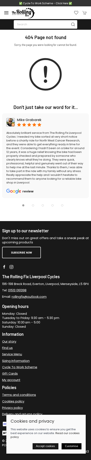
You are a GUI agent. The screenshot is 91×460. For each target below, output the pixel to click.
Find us (7, 348)
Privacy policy (12, 408)
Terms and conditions (19, 395)
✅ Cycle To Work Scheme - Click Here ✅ (45, 3)
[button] (6, 13)
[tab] (23, 205)
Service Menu (12, 354)
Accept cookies (45, 446)
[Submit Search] (73, 24)
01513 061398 (17, 290)
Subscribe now (21, 252)
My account (11, 380)
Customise (71, 446)
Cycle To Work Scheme (19, 367)
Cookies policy (13, 401)
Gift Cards (10, 373)
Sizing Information (16, 361)
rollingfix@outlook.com (29, 297)
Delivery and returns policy (22, 414)
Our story (9, 341)
